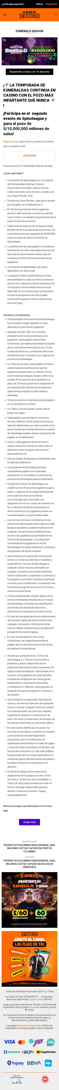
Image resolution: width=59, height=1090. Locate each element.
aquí (32, 1007)
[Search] (55, 14)
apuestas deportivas (30, 1025)
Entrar (39, 4)
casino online (36, 999)
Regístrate (51, 4)
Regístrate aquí (11, 141)
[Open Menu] (5, 15)
